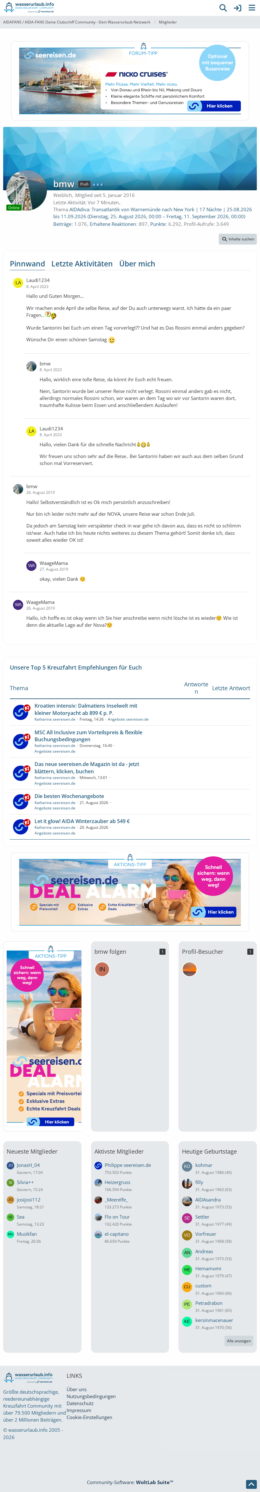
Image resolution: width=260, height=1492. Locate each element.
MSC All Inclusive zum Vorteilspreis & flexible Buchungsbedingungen (88, 736)
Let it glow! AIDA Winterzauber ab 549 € (82, 821)
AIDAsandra (208, 1199)
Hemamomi (208, 1268)
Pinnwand (27, 263)
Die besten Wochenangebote (69, 796)
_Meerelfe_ (116, 1199)
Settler (202, 1217)
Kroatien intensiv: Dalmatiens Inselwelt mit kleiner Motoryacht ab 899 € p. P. (86, 709)
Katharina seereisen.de (55, 719)
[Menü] (251, 8)
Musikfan (27, 1234)
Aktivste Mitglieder (119, 1151)
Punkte (158, 224)
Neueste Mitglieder (32, 1151)
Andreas (204, 1251)
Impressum (79, 1410)
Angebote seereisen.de (128, 719)
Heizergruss (117, 1182)
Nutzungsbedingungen (91, 1396)
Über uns (77, 1389)
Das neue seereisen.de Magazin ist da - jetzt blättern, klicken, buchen (87, 768)
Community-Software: (130, 1482)
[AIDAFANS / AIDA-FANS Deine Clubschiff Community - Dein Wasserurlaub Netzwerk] (108, 8)
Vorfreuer (205, 1234)
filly (199, 1182)
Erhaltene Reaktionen (113, 224)
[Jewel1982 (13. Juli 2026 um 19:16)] (189, 969)
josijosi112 (29, 1199)
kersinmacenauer (214, 1320)
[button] (238, 239)
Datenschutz (80, 1403)
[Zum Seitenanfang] (251, 1484)
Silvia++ (25, 1182)
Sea (20, 1217)
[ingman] (102, 969)
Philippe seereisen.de (128, 1165)
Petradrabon (209, 1303)
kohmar (203, 1165)
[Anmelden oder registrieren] (237, 8)
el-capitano (117, 1234)
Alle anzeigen (239, 1341)
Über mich (137, 263)
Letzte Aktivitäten (82, 263)
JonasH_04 (28, 1165)
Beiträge (62, 224)
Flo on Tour (117, 1217)
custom (203, 1285)
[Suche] (223, 8)
